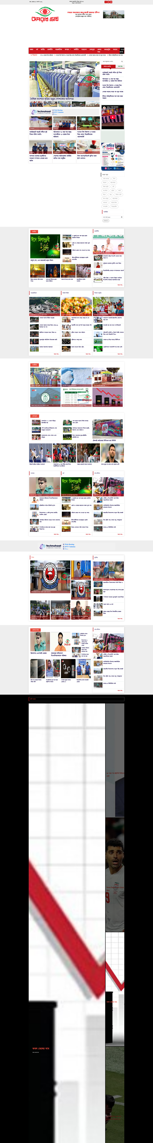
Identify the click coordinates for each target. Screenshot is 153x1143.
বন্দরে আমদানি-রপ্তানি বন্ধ (99, 385)
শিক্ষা (114, 178)
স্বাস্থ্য (111, 194)
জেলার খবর (99, 50)
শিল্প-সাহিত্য (105, 198)
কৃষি (113, 186)
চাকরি (119, 190)
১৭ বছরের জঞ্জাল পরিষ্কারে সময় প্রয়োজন (87, 55)
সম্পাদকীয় (105, 206)
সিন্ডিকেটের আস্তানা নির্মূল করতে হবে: (102, 253)
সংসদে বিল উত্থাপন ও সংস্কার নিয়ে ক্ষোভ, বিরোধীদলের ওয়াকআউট (86, 134)
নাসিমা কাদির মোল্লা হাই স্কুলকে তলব (80, 598)
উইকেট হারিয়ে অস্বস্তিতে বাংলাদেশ (37, 464)
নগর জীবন (105, 190)
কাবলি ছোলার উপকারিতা (67, 315)
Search (106, 220)
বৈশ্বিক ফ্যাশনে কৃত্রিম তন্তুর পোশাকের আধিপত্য (110, 55)
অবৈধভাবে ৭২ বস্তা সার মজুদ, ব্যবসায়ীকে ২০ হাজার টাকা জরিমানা (62, 134)
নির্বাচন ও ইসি (118, 194)
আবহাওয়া (105, 202)
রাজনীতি (50, 49)
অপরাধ (67, 49)
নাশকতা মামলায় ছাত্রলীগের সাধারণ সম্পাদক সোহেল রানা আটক (61, 55)
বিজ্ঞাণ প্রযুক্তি (105, 186)
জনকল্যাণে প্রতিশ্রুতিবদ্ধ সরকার (101, 315)
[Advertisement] (76, 36)
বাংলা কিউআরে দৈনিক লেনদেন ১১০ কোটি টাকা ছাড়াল (74, 405)
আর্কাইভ (106, 212)
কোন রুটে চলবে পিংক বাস (100, 495)
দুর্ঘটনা (112, 190)
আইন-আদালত (106, 178)
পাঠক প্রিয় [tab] (120, 66)
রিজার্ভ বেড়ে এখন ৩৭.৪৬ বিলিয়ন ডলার (40, 405)
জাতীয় (43, 49)
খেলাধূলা (92, 49)
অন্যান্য (115, 49)
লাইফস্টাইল (112, 182)
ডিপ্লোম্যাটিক (80, 152)
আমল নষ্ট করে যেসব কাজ (67, 279)
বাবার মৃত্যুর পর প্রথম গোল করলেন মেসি (110, 464)
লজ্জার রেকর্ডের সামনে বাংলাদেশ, (84, 464)
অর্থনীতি (76, 49)
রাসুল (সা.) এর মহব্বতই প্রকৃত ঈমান (42, 260)
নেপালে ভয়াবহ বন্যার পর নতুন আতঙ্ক (38, 315)
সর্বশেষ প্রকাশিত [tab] (107, 66)
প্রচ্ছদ (32, 49)
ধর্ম (37, 49)
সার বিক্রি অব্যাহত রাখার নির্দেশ (69, 385)
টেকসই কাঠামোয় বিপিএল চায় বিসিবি (104, 441)
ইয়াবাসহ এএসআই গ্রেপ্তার (36, 495)
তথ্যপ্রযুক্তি (107, 49)
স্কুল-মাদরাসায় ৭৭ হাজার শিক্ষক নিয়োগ (80, 578)
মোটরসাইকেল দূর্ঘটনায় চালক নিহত (101, 579)
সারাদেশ (84, 49)
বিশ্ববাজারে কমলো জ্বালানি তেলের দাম (102, 405)
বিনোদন (104, 182)
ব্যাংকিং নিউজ (114, 202)
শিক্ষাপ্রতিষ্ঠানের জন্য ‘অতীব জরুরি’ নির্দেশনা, (41, 592)
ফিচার (104, 194)
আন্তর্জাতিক (58, 49)
